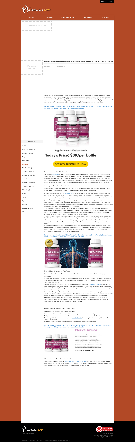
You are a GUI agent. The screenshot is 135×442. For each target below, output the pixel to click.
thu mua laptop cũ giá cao (51, 440)
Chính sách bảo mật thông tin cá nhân (103, 435)
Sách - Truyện (26, 190)
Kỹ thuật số (25, 160)
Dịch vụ (24, 204)
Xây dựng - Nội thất (28, 171)
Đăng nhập (104, 1)
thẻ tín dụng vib (40, 440)
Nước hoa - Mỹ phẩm (28, 149)
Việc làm (24, 197)
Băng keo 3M (25, 440)
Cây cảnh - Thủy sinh (28, 182)
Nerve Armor (55, 174)
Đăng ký (111, 1)
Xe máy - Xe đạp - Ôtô (28, 175)
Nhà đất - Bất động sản (29, 168)
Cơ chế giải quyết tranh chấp (105, 437)
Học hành (25, 201)
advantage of (68, 193)
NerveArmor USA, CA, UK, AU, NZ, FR (75, 361)
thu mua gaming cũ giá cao (64, 440)
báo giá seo (32, 440)
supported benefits (77, 318)
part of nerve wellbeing (95, 284)
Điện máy (25, 164)
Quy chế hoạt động (108, 433)
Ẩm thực (24, 179)
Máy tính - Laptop (27, 157)
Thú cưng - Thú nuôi (28, 186)
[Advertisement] (87, 8)
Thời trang (25, 146)
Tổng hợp (25, 212)
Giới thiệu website (27, 208)
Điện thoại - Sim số (27, 153)
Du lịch (24, 193)
